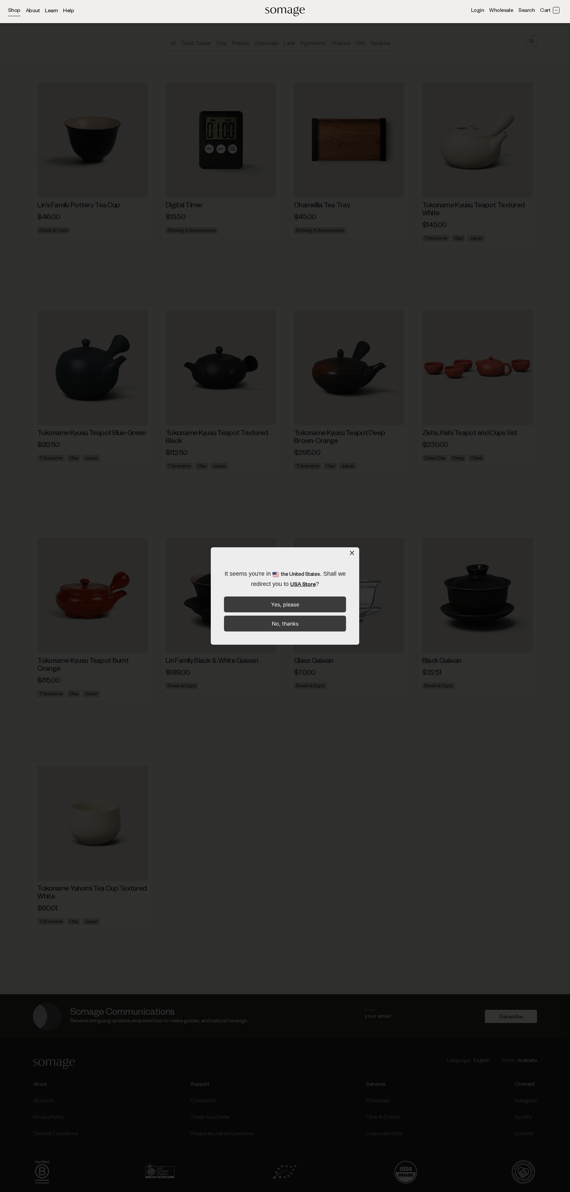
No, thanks (285, 623)
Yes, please (285, 604)
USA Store (303, 585)
